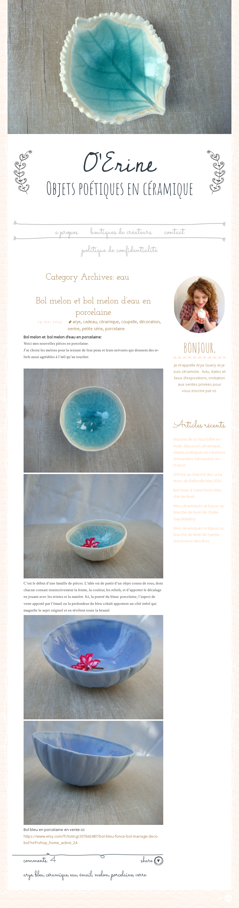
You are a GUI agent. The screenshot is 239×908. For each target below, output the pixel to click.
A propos (66, 232)
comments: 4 (40, 860)
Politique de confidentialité (119, 250)
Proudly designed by (195, 898)
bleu (39, 874)
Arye (28, 874)
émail (86, 874)
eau (73, 874)
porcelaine (115, 328)
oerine (74, 328)
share (147, 860)
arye (77, 321)
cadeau (90, 321)
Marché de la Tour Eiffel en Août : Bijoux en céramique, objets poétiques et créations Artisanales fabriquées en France (199, 452)
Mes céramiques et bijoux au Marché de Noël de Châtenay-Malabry (198, 512)
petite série (92, 328)
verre (141, 874)
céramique (109, 321)
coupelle (129, 321)
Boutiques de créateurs (121, 232)
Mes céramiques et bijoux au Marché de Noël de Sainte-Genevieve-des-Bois (198, 535)
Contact (174, 232)
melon (101, 874)
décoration (149, 321)
